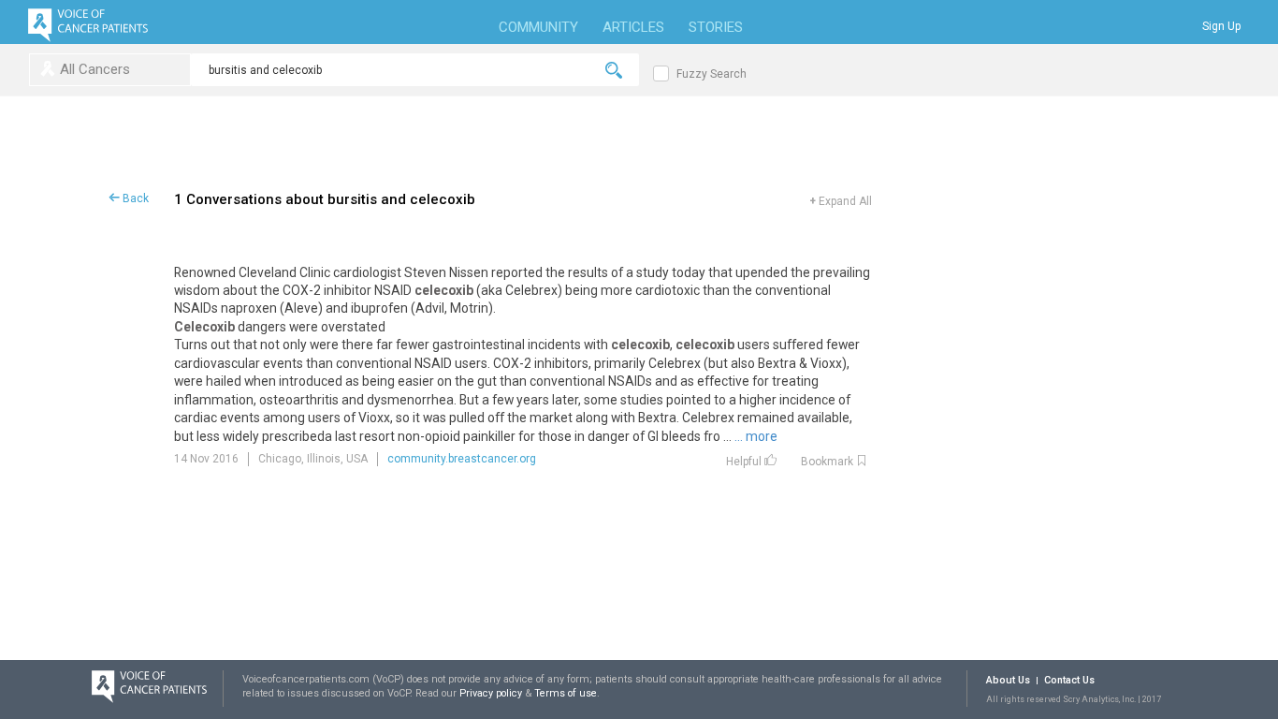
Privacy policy (492, 693)
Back (134, 198)
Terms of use (565, 693)
